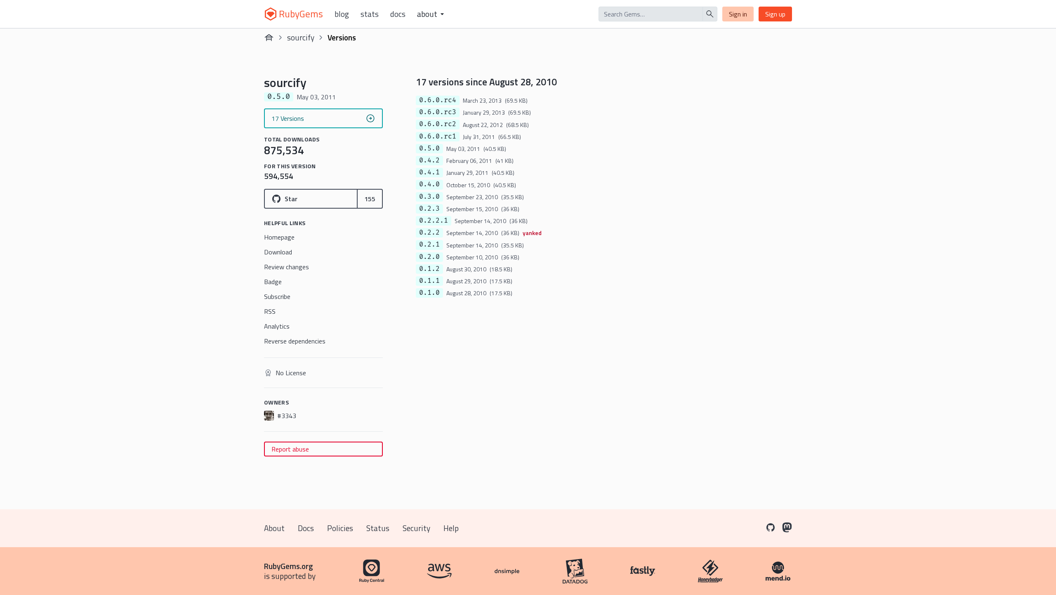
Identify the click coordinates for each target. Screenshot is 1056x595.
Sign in (738, 14)
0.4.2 (429, 160)
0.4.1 (429, 172)
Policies (340, 528)
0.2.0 (429, 257)
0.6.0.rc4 (437, 100)
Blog (342, 14)
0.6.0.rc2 (437, 124)
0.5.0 (429, 148)
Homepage (279, 237)
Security (416, 528)
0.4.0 (429, 184)
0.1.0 (429, 293)
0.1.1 (429, 281)
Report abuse (290, 449)
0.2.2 (429, 232)
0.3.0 (429, 197)
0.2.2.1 (433, 220)
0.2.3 (429, 209)
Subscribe (277, 296)
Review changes (286, 267)
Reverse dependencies (294, 341)
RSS (270, 311)
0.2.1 (429, 244)
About (274, 528)
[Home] (269, 37)
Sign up (775, 14)
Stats (370, 14)
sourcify (300, 37)
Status (377, 528)
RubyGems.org (288, 566)
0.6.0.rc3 (437, 112)
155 (369, 199)
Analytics (277, 326)
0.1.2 (429, 269)
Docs (397, 14)
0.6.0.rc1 (437, 136)
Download (278, 252)
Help (451, 528)
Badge (273, 282)
